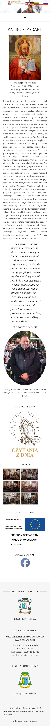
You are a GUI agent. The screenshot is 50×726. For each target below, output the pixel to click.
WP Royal (32, 721)
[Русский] (45, 3)
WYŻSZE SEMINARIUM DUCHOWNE (30, 711)
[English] (27, 3)
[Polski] (41, 3)
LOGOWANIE (8, 715)
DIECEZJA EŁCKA (9, 711)
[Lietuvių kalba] (36, 3)
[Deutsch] (32, 3)
